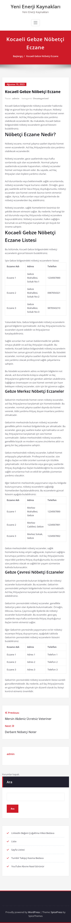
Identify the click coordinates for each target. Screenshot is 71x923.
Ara (9, 782)
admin (15, 98)
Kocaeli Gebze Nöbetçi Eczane (42, 56)
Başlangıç (18, 56)
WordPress (34, 912)
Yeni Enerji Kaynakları (35, 6)
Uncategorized (41, 98)
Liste (13, 841)
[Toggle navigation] (35, 22)
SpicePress (56, 912)
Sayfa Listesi (18, 849)
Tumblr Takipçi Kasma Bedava (27, 858)
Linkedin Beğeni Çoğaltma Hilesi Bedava (32, 833)
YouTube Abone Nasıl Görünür (27, 866)
